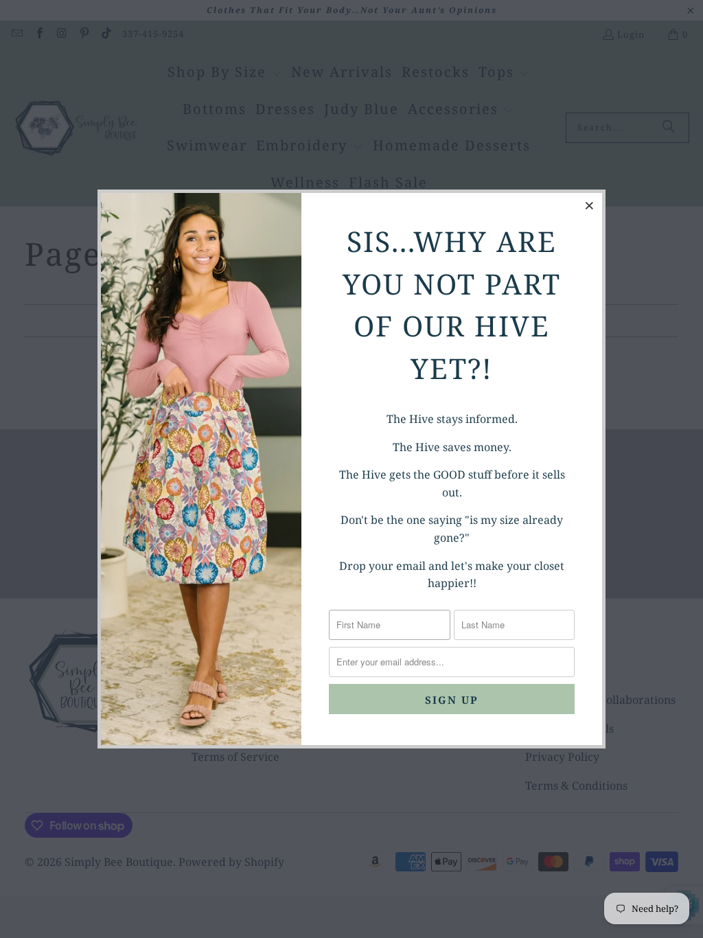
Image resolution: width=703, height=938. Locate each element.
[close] (589, 205)
